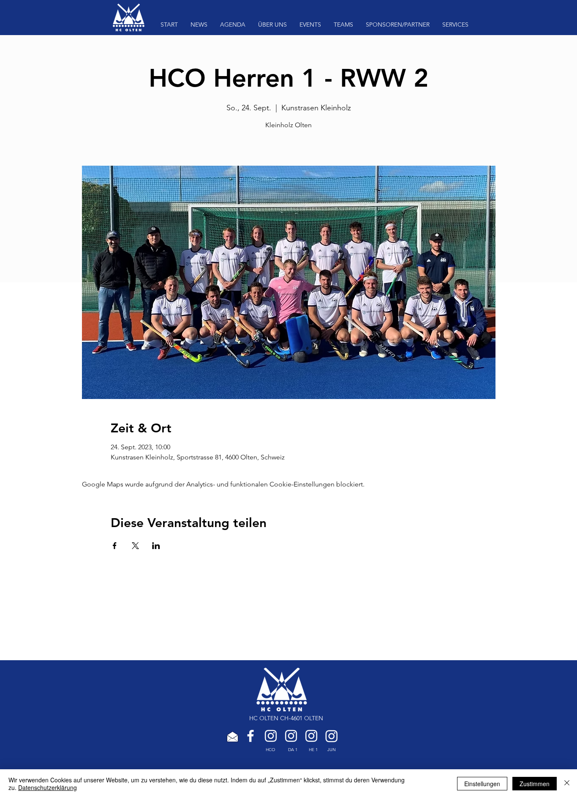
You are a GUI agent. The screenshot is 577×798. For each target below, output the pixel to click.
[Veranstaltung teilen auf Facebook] (115, 545)
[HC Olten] (271, 736)
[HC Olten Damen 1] (291, 736)
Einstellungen (482, 783)
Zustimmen (535, 783)
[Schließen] (567, 783)
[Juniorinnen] (332, 736)
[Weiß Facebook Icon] (250, 736)
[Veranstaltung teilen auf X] (135, 545)
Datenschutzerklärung (47, 787)
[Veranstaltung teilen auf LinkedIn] (156, 545)
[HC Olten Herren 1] (311, 736)
